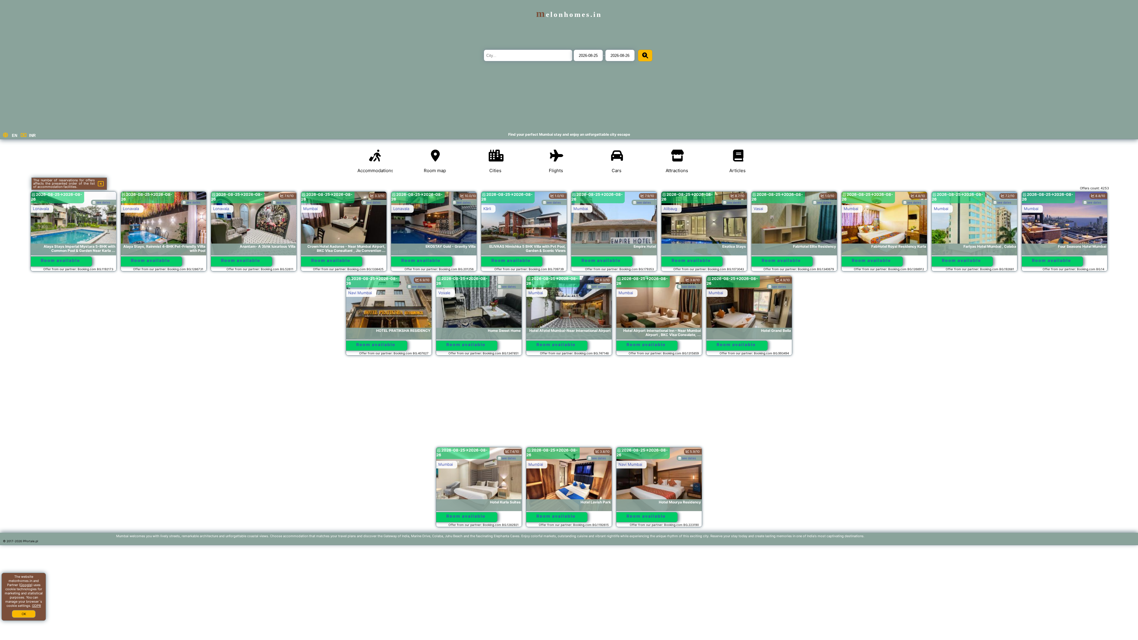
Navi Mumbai (360, 292)
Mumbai (310, 208)
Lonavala (41, 208)
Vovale (444, 292)
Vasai (758, 208)
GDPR (36, 606)
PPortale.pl (30, 541)
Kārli (487, 208)
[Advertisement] (569, 404)
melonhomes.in (569, 14)
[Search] (645, 55)
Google (25, 585)
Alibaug (670, 208)
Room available (60, 260)
